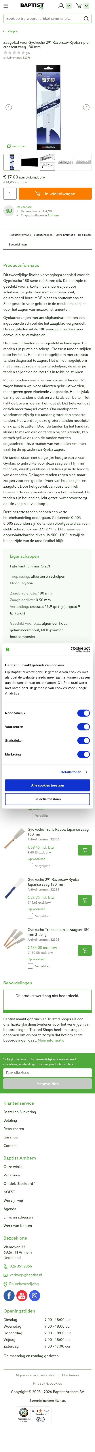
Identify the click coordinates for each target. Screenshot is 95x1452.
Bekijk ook (84, 235)
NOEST (9, 1192)
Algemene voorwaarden (35, 1375)
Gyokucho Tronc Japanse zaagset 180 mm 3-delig (58, 932)
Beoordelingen (18, 244)
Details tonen (71, 772)
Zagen (13, 31)
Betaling (10, 1120)
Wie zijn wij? (13, 1200)
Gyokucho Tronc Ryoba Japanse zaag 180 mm (58, 832)
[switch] (83, 726)
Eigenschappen (43, 235)
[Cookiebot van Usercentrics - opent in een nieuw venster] (70, 649)
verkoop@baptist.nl (26, 1275)
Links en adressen (18, 1217)
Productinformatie (20, 235)
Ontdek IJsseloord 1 (20, 1183)
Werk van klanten (18, 1225)
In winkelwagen (59, 193)
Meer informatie (51, 1040)
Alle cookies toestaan (47, 785)
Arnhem (53, 215)
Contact (10, 1145)
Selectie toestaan (47, 799)
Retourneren (14, 1129)
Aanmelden (47, 1084)
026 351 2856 (21, 1266)
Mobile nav (6, 6)
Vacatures (12, 1175)
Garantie (11, 1137)
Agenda (10, 1209)
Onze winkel (13, 1166)
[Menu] (48, 1409)
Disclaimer (71, 1375)
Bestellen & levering (20, 1112)
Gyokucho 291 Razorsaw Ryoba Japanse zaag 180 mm (53, 882)
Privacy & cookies (47, 1383)
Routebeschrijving (24, 1284)
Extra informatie (65, 235)
